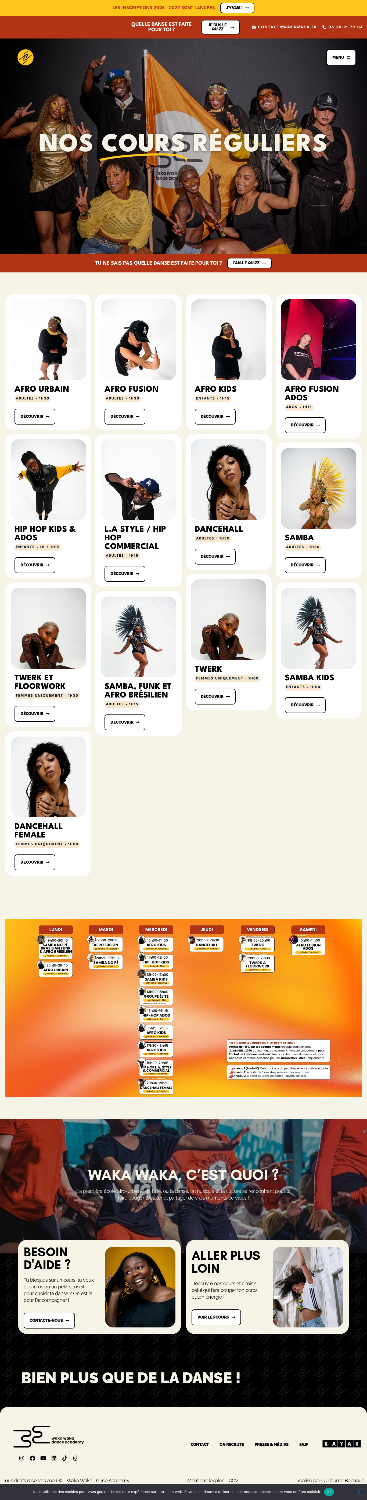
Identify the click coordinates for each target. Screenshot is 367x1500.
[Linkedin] (54, 1458)
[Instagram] (21, 1458)
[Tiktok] (64, 1458)
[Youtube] (43, 1458)
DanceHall (219, 530)
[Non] (358, 1491)
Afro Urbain (42, 390)
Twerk (208, 670)
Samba (299, 538)
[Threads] (75, 1458)
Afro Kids (216, 390)
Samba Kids (309, 678)
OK (329, 1492)
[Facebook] (32, 1458)
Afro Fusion (132, 390)
